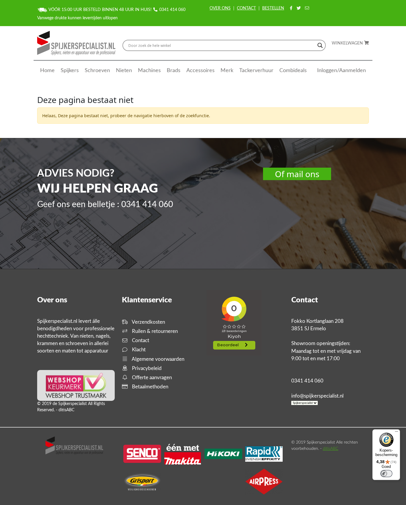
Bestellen (273, 8)
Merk (227, 70)
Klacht (138, 349)
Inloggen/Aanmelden (341, 70)
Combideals (293, 70)
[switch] (386, 473)
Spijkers (70, 70)
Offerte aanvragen (151, 377)
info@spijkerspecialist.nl (317, 395)
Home (47, 70)
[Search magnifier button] (320, 45)
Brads (173, 70)
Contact (246, 8)
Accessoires (200, 70)
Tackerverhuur (256, 70)
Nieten (124, 70)
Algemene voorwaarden (157, 359)
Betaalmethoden (149, 386)
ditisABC (330, 449)
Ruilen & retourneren (154, 331)
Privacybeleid (146, 368)
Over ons (220, 8)
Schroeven (97, 70)
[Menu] (396, 432)
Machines (149, 70)
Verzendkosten (148, 322)
